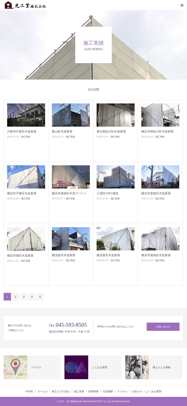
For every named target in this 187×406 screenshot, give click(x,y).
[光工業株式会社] (25, 5)
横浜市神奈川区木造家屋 (157, 131)
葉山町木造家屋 (62, 131)
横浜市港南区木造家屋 (156, 193)
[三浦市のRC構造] (116, 177)
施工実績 (25, 136)
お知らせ (137, 391)
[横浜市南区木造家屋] (26, 239)
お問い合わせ (163, 326)
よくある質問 (153, 391)
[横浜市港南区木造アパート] (71, 177)
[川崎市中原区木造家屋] (26, 115)
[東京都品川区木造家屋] (116, 115)
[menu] (182, 5)
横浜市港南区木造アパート (69, 193)
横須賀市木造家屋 (63, 255)
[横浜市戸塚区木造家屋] (26, 177)
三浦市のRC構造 (108, 193)
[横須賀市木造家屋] (71, 239)
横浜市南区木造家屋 (20, 255)
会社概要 (108, 391)
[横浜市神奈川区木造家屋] (160, 115)
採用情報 (93, 391)
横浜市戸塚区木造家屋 (21, 193)
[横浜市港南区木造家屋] (160, 177)
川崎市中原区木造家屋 (21, 131)
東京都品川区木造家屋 (111, 131)
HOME (29, 391)
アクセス (122, 391)
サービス (42, 391)
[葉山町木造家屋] (71, 115)
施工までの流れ (61, 391)
